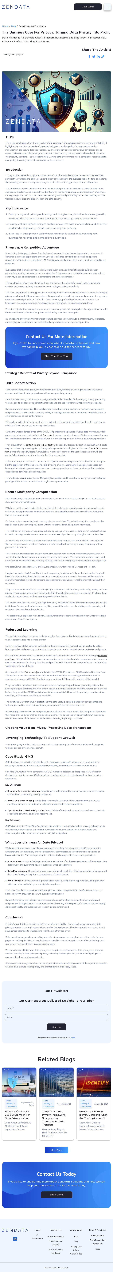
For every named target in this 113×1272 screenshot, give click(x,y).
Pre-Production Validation (56, 1251)
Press (97, 1249)
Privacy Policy (97, 1235)
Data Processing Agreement (97, 1242)
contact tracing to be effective (40, 445)
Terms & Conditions (97, 1230)
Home (5, 26)
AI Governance (37, 1237)
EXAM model (30, 672)
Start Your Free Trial (56, 356)
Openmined (48, 435)
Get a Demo (88, 6)
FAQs (76, 1236)
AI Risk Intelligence (55, 1236)
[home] (16, 7)
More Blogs (56, 1150)
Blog (13, 26)
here (73, 1037)
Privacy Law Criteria (76, 1248)
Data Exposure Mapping (55, 1243)
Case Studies (76, 1254)
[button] (107, 7)
